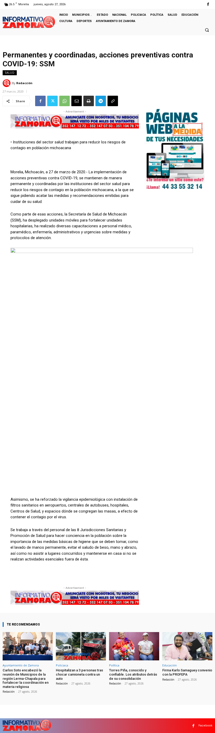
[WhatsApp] (64, 101)
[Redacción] (7, 83)
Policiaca (62, 665)
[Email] (76, 101)
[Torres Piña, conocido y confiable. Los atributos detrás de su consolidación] (134, 646)
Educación (169, 665)
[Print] (88, 101)
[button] (206, 29)
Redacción (24, 83)
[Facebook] (208, 4)
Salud (10, 72)
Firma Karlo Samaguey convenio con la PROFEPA (187, 672)
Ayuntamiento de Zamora (21, 665)
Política (114, 665)
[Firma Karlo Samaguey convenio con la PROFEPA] (187, 646)
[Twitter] (52, 101)
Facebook (205, 725)
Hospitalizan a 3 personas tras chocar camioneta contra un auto (79, 674)
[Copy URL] (113, 101)
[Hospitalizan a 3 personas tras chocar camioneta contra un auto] (81, 646)
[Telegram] (100, 101)
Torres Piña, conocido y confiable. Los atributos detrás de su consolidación (133, 674)
